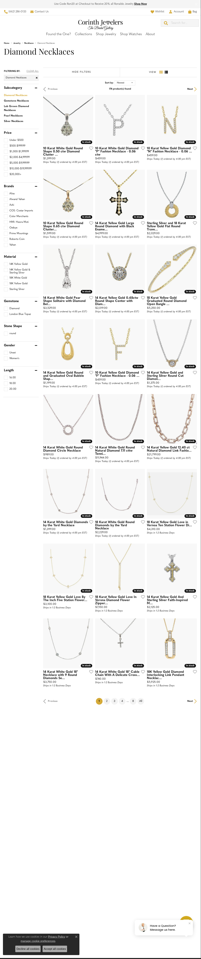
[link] (15, 11)
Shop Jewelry (106, 34)
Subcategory (13, 88)
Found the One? (58, 34)
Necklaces (29, 43)
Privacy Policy (56, 936)
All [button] (140, 701)
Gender (9, 345)
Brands (9, 186)
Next (190, 89)
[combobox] (185, 23)
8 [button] (133, 701)
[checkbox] (14, 140)
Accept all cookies (55, 948)
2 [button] (106, 701)
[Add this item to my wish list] (90, 148)
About (150, 34)
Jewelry (16, 43)
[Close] (196, 4)
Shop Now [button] (140, 4)
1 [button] (101, 701)
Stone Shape (13, 326)
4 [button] (122, 701)
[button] (157, 11)
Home (6, 43)
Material (10, 257)
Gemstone (11, 301)
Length (9, 370)
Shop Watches (131, 34)
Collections (83, 34)
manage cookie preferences (38, 940)
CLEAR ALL (32, 71)
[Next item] (89, 643)
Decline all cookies (27, 948)
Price (8, 133)
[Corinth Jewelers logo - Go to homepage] (100, 22)
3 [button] (114, 701)
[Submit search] (166, 23)
